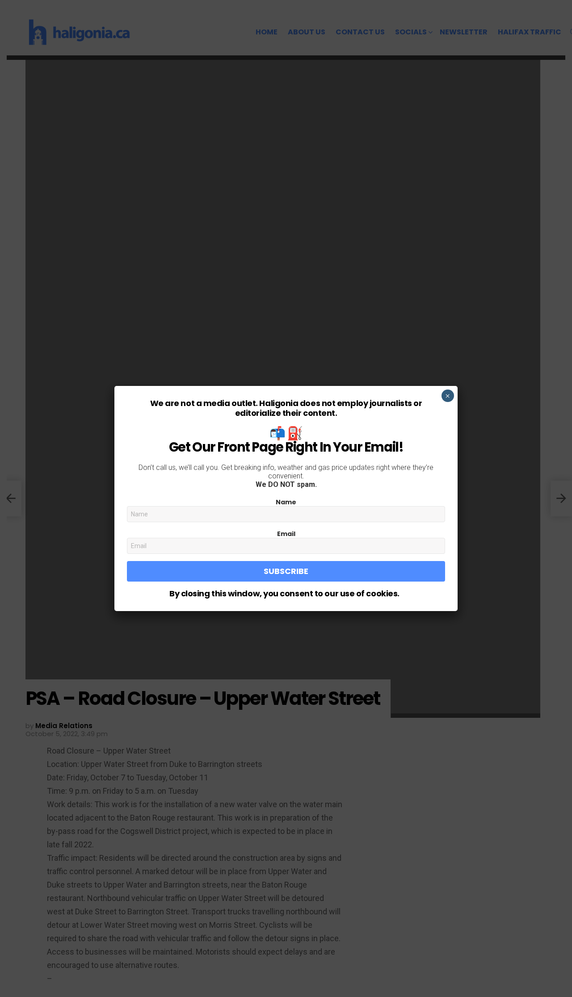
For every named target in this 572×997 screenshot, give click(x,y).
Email (286, 533)
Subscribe (286, 571)
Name (286, 502)
